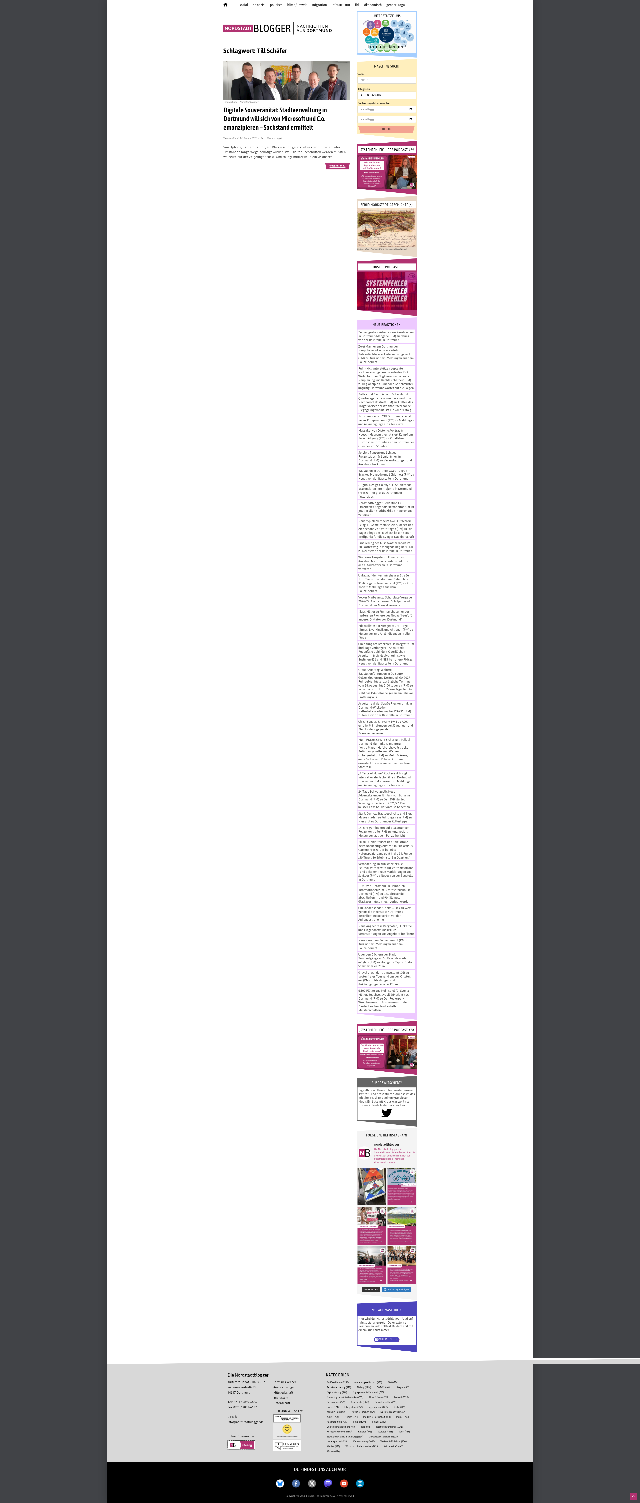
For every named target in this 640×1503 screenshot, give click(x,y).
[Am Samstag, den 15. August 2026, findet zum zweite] (372, 1265)
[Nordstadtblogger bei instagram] (360, 1482)
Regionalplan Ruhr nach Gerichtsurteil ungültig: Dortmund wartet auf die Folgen (386, 386)
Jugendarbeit (378, 1407)
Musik (402, 1416)
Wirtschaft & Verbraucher (362, 1446)
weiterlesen (338, 166)
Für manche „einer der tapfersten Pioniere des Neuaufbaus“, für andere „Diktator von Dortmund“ (386, 615)
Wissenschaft (393, 1446)
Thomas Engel (274, 138)
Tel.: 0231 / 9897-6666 (242, 1402)
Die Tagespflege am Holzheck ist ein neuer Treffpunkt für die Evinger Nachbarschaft (386, 532)
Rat (365, 1426)
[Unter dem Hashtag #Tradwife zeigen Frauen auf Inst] (372, 1226)
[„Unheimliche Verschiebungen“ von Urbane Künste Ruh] (372, 1187)
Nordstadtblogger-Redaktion (377, 503)
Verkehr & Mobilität (393, 1441)
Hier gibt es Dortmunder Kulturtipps (382, 821)
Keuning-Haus (336, 1411)
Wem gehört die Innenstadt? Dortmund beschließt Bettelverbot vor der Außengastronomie (385, 913)
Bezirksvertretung (339, 1387)
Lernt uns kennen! (285, 1382)
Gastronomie (336, 1402)
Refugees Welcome (339, 1431)
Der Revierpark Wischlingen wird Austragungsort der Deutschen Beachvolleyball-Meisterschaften (383, 1004)
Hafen (333, 1407)
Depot (403, 1387)
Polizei (379, 1421)
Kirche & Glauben (363, 1411)
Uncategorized (337, 1441)
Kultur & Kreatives (393, 1411)
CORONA (384, 1387)
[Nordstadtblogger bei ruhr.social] (328, 1482)
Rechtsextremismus (389, 1426)
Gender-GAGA (395, 5)
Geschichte (360, 1402)
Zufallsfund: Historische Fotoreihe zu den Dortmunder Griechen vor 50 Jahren (386, 442)
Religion (365, 1431)
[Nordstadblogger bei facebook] (296, 1482)
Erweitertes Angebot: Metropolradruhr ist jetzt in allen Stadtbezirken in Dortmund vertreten (386, 510)
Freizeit (401, 1397)
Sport (404, 1431)
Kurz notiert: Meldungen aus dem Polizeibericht (385, 587)
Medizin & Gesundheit (377, 1416)
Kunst (333, 1416)
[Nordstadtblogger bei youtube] (344, 1482)
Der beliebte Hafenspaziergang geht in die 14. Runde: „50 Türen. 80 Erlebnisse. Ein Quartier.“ (385, 853)
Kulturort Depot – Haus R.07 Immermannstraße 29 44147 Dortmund (246, 1387)
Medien (351, 1416)
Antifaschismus (338, 1382)
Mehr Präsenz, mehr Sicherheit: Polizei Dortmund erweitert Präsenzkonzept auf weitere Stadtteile (384, 761)
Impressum (280, 1397)
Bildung (364, 1387)
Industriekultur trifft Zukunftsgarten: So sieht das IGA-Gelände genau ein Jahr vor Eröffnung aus (385, 693)
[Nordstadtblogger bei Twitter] (312, 1482)
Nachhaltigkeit (337, 1421)
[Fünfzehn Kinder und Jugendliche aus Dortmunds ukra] (402, 1265)
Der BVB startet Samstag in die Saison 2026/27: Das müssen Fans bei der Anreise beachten (384, 803)
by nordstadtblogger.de (319, 1495)
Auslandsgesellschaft (368, 1382)
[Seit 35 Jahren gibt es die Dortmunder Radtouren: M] (402, 1187)
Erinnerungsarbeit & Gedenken (345, 1397)
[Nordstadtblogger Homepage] (225, 5)
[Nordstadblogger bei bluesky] (280, 1482)
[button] (387, 36)
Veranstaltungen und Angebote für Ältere (386, 934)
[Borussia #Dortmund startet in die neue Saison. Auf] (402, 1226)
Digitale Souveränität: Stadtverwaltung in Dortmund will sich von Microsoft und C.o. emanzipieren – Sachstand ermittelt (275, 118)
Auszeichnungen (284, 1387)
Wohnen (333, 1451)
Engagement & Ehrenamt (368, 1392)
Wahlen (333, 1446)
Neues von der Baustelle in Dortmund (383, 338)
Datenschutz (281, 1403)
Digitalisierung (337, 1392)
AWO (393, 1382)
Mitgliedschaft (283, 1392)
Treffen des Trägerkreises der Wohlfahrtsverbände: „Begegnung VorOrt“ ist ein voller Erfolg (385, 406)
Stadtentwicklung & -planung (345, 1436)
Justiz (399, 1407)
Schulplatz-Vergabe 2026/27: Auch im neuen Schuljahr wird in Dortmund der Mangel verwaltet (385, 601)
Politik (359, 1421)
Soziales (385, 1431)
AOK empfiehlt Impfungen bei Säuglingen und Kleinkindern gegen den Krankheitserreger (385, 727)
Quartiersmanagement (341, 1426)
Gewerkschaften (386, 1402)
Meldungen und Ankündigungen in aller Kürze (386, 422)
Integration (353, 1407)
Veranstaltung (364, 1441)
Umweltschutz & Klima (383, 1436)
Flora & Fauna (378, 1397)
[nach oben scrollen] (633, 1496)
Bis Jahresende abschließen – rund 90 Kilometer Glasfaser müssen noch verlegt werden (384, 897)
